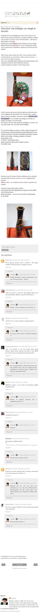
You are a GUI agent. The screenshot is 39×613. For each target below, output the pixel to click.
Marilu (7, 382)
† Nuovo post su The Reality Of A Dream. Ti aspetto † (21, 445)
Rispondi (8, 267)
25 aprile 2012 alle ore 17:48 (23, 412)
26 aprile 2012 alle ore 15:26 (20, 438)
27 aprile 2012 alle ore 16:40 (26, 304)
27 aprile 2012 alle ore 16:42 (26, 397)
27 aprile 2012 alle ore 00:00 (22, 504)
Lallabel (12, 274)
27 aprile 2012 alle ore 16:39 (26, 274)
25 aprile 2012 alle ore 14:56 (18, 382)
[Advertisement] (19, 5)
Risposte (10, 271)
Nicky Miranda (10, 290)
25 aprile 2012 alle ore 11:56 (19, 318)
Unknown (8, 260)
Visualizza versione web (19, 568)
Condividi (5, 250)
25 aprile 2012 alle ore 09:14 (20, 260)
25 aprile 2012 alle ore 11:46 (23, 290)
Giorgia (7, 318)
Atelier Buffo (9, 504)
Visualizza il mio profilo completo (10, 611)
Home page (19, 564)
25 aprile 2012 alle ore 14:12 (28, 346)
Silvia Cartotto (10, 412)
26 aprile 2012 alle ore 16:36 (20, 468)
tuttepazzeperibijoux (12, 346)
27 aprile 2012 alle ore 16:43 (26, 519)
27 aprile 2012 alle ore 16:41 (26, 363)
